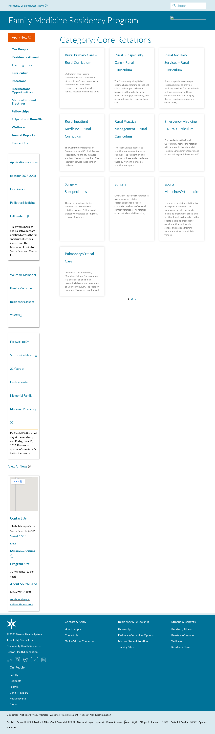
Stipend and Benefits (27, 119)
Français (61, 722)
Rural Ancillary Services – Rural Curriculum (176, 62)
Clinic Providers (19, 692)
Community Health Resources (24, 645)
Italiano (155, 722)
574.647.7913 (18, 536)
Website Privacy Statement (64, 714)
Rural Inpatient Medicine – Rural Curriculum (78, 128)
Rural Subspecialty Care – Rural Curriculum (129, 62)
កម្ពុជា (134, 722)
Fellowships (20, 111)
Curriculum (20, 73)
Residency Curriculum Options (136, 635)
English (10, 722)
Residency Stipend (181, 629)
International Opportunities (22, 90)
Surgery (121, 184)
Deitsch (174, 722)
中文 (29, 722)
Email (13, 543)
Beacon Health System (29, 634)
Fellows (14, 686)
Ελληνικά (144, 722)
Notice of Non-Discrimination (95, 714)
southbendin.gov (20, 599)
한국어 (71, 722)
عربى (90, 722)
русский (100, 722)
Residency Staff (18, 698)
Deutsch (81, 722)
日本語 (164, 722)
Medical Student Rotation (133, 641)
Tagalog (37, 722)
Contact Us (20, 143)
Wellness (19, 127)
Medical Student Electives (24, 101)
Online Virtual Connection (80, 641)
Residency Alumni (25, 57)
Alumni (14, 704)
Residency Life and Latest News (26, 5)
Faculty (14, 674)
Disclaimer (12, 714)
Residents (15, 680)
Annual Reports (23, 135)
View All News (17, 466)
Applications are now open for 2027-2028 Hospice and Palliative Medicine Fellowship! (24, 189)
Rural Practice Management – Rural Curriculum (131, 128)
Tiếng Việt (49, 722)
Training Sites (22, 65)
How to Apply (73, 629)
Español (20, 722)
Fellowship (124, 629)
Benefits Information (183, 635)
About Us (12, 640)
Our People (20, 49)
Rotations (19, 81)
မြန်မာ (127, 722)
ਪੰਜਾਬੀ (193, 722)
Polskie (184, 722)
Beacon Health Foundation (22, 651)
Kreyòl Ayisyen (114, 722)
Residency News (180, 646)
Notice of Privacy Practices (34, 714)
